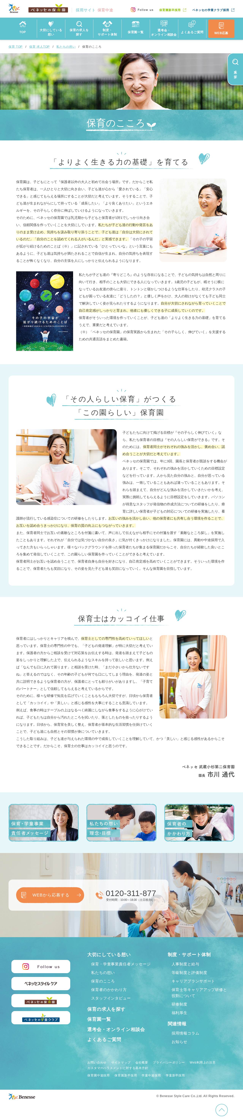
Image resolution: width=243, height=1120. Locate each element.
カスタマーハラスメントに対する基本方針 (117, 1068)
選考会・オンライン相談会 (116, 1029)
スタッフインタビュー (111, 998)
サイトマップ (120, 1062)
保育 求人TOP (39, 46)
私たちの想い (66, 46)
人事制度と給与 (185, 964)
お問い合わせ (97, 1062)
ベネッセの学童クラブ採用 (210, 10)
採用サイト (94, 10)
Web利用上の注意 (203, 1062)
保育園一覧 (99, 1019)
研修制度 (180, 1004)
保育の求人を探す (106, 1009)
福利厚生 (180, 1013)
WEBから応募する (50, 895)
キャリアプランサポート (193, 981)
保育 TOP (16, 46)
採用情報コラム (185, 1033)
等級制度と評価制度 (189, 973)
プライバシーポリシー (169, 1062)
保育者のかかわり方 (109, 990)
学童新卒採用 (175, 1075)
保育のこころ (103, 981)
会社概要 (141, 1062)
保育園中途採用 (98, 1075)
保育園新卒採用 (170, 10)
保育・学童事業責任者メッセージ (121, 964)
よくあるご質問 (104, 1039)
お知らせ (180, 1042)
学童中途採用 (151, 1075)
